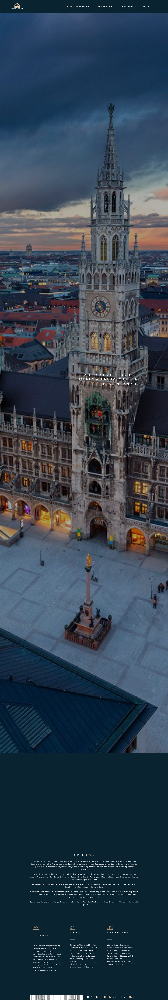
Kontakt (144, 6)
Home (70, 6)
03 (133, 964)
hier (54, 970)
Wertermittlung (118, 932)
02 (96, 964)
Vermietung (40, 936)
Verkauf (75, 932)
